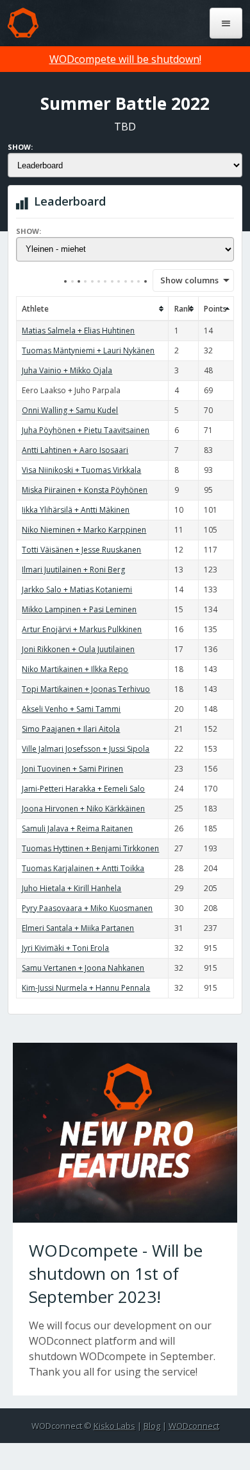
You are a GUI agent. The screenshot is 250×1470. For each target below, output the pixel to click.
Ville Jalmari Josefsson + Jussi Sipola (85, 748)
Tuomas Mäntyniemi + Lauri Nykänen (88, 350)
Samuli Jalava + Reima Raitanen (77, 828)
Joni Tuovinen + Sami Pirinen (72, 768)
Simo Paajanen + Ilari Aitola (71, 728)
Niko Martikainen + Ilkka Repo (75, 669)
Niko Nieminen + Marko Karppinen (84, 529)
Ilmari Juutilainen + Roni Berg (73, 569)
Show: (20, 147)
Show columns (185, 280)
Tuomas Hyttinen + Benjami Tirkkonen (90, 848)
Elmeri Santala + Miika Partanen (78, 928)
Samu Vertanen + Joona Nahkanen (83, 967)
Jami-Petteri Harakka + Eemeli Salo (83, 788)
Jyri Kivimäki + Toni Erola (65, 948)
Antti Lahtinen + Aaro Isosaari (75, 450)
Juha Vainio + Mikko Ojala (67, 370)
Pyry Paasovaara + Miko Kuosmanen (87, 908)
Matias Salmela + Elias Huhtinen (78, 330)
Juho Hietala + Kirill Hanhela (71, 888)
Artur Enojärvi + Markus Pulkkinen (82, 629)
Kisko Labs (114, 1425)
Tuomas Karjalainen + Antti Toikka (83, 868)
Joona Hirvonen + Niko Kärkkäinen (83, 808)
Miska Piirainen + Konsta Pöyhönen (84, 489)
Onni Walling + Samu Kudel (70, 410)
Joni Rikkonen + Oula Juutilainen (78, 649)
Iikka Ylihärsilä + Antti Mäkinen (75, 509)
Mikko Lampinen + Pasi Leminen (79, 609)
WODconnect (194, 1425)
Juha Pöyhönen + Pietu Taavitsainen (85, 430)
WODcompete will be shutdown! (125, 59)
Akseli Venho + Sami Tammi (71, 709)
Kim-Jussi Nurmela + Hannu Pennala (86, 987)
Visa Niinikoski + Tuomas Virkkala (81, 470)
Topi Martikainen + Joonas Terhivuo (86, 689)
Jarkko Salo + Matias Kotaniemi (77, 589)
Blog (152, 1425)
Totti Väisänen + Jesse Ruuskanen (81, 549)
